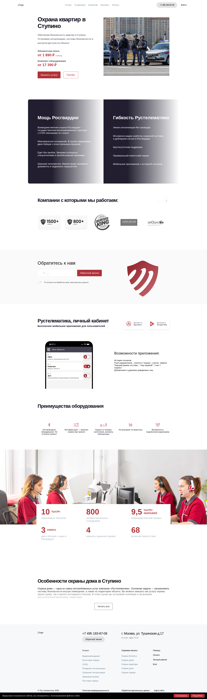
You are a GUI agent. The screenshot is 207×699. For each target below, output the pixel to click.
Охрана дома (127, 660)
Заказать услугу (49, 75)
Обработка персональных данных (135, 690)
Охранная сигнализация (93, 672)
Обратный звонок (89, 273)
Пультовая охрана (90, 660)
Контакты (105, 5)
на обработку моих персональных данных (71, 282)
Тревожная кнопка (90, 677)
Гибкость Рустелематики (141, 117)
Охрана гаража (128, 672)
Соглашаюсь (181, 695)
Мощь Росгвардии (58, 117)
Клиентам (93, 5)
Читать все (104, 606)
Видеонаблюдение (91, 656)
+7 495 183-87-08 (167, 5)
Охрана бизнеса (129, 656)
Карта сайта (159, 690)
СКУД (85, 664)
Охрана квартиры (129, 664)
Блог (155, 664)
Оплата (115, 5)
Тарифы (70, 75)
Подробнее (198, 695)
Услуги (68, 5)
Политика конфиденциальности (95, 690)
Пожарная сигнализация (93, 668)
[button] (166, 201)
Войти (184, 5)
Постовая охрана (90, 681)
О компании (80, 5)
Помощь (156, 650)
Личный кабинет (160, 660)
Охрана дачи (127, 668)
